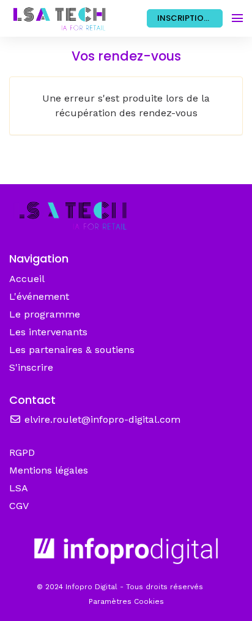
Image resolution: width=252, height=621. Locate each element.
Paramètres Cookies (126, 601)
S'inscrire (31, 367)
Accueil (27, 278)
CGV (19, 505)
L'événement (39, 296)
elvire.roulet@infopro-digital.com (100, 419)
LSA (18, 488)
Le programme (44, 314)
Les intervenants (48, 332)
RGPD (22, 452)
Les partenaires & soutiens (72, 349)
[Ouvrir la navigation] (237, 18)
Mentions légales (48, 470)
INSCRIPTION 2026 (190, 18)
